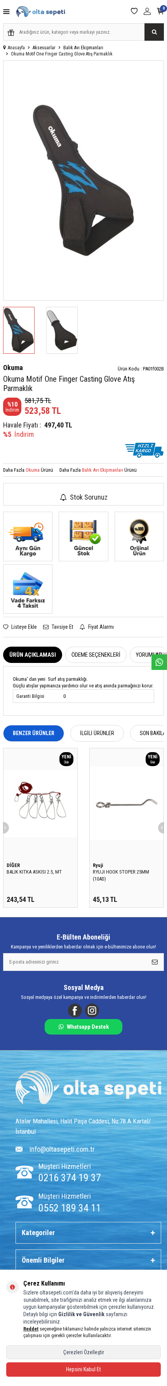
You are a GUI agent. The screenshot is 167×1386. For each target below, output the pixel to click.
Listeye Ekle (23, 627)
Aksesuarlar (44, 47)
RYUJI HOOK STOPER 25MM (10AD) (121, 875)
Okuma (13, 367)
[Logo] (88, 1088)
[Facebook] (75, 1010)
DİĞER (13, 865)
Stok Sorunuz (89, 497)
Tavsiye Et (61, 627)
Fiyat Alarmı (100, 627)
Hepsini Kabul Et (83, 1369)
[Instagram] (92, 1010)
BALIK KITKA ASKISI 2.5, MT (34, 872)
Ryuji (98, 865)
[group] (83, 180)
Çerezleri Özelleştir (83, 1352)
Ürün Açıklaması (32, 654)
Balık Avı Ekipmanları (83, 47)
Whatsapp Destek (88, 1026)
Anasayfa (16, 47)
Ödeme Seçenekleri (95, 654)
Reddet (30, 1329)
